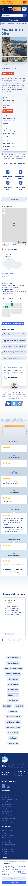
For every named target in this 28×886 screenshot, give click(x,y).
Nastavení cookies (14, 878)
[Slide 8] (20, 640)
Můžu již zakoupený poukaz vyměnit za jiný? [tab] (14, 340)
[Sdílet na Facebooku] (8, 403)
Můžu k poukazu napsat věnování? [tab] (13, 358)
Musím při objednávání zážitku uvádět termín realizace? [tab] (14, 352)
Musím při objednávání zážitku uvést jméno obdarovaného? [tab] (14, 334)
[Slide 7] (18, 640)
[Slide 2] (5, 640)
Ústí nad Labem (7, 256)
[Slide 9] (23, 640)
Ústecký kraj (5, 276)
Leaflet (11, 245)
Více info (23, 872)
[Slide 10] (26, 640)
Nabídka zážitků (14, 20)
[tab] (14, 199)
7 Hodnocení (9, 65)
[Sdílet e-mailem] (20, 403)
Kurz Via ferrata (9, 633)
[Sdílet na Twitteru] (14, 403)
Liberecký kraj (5, 275)
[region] (14, 619)
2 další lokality (12, 68)
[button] (14, 225)
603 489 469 (12, 377)
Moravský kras (7, 254)
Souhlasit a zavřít (14, 882)
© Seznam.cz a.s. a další (20, 245)
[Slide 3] (8, 640)
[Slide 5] (13, 640)
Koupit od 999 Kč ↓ (7, 73)
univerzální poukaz (9, 374)
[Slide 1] (3, 640)
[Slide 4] (10, 640)
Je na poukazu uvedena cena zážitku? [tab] (14, 346)
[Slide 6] (15, 640)
